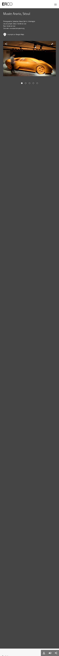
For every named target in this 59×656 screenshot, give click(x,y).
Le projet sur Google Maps (15, 34)
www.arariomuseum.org (16, 28)
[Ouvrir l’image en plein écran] (52, 44)
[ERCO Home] (7, 4)
